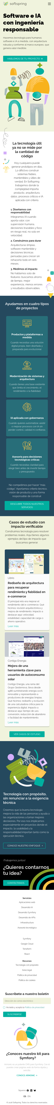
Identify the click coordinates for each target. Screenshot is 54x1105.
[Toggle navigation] (48, 3)
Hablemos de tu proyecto (23, 58)
